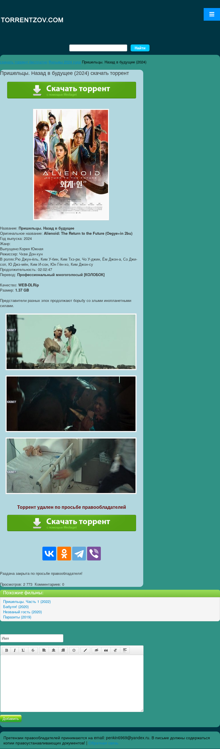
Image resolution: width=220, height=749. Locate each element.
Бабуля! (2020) (16, 606)
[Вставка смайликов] (74, 650)
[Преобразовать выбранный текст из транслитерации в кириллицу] (115, 650)
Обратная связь (103, 743)
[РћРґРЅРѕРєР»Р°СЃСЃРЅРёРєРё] (64, 553)
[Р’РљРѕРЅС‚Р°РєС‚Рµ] (49, 553)
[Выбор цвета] (85, 650)
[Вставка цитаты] (106, 650)
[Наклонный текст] (15, 650)
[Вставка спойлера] (125, 650)
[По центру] (53, 650)
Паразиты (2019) (17, 617)
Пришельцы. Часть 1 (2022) (27, 601)
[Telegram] (79, 553)
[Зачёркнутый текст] (33, 650)
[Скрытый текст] (96, 650)
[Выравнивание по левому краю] (44, 650)
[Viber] (94, 553)
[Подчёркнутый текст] (23, 650)
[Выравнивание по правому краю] (63, 650)
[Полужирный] (6, 650)
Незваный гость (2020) (22, 611)
